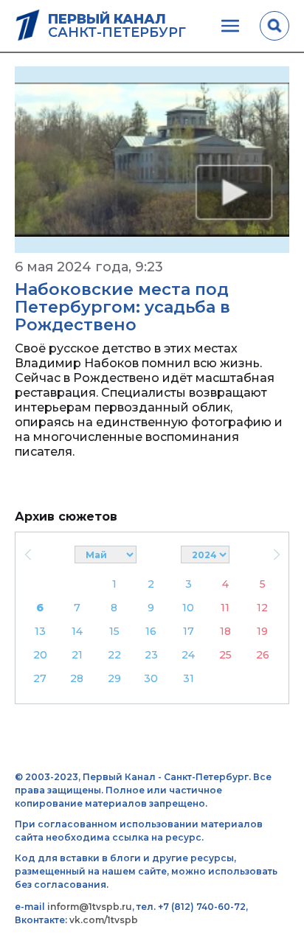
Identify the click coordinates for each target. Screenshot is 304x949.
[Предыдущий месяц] (27, 554)
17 (188, 631)
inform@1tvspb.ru (89, 906)
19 (262, 631)
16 (150, 631)
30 (151, 678)
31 (188, 678)
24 (188, 654)
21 (77, 654)
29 (114, 678)
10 (188, 607)
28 (76, 678)
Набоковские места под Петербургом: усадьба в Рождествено (122, 307)
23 (151, 654)
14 (77, 631)
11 (225, 607)
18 (225, 631)
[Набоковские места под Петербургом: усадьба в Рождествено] (152, 160)
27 (39, 678)
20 (40, 654)
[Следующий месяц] (276, 554)
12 (262, 607)
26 (262, 654)
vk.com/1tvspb (103, 919)
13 (40, 631)
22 (114, 654)
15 (114, 631)
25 (225, 654)
